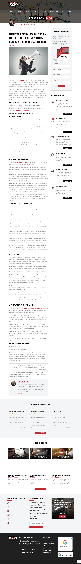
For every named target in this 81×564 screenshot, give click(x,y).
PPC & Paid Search (60, 153)
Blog (70, 11)
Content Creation (47, 548)
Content (43, 11)
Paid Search (46, 554)
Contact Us (22, 561)
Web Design (46, 540)
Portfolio (44, 5)
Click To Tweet (42, 369)
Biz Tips (13, 519)
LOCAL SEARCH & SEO (60, 118)
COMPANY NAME (57, 69)
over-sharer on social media (20, 207)
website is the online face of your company (34, 308)
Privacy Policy (16, 561)
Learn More (62, 516)
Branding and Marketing (17, 515)
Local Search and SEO (16, 502)
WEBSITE (55, 80)
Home (11, 11)
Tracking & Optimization (61, 169)
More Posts (20, 393)
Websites (28, 11)
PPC (63, 11)
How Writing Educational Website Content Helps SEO (61, 475)
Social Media (11, 45)
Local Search (46, 547)
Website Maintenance (48, 543)
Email (10, 257)
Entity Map (28, 561)
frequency (21, 80)
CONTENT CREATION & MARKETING (63, 137)
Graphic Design (54, 11)
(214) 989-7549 (26, 552)
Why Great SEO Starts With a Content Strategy (38, 475)
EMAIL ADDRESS (56, 74)
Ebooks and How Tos (16, 523)
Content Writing (47, 550)
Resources (51, 5)
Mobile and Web (15, 511)
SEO (36, 11)
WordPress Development (49, 541)
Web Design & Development (62, 100)
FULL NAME (55, 63)
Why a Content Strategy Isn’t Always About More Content (17, 475)
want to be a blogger (22, 162)
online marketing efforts (22, 110)
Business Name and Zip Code (37, 521)
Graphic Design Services (61, 186)
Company (19, 11)
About (10, 561)
